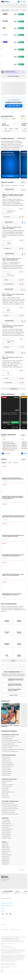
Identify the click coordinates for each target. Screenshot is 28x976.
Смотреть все (13, 388)
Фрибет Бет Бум (5, 858)
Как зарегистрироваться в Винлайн (10, 808)
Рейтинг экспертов (21, 138)
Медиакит (3, 910)
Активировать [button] (15, 422)
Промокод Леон (5, 827)
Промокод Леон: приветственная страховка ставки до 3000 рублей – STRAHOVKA (10, 413)
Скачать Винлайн (6, 757)
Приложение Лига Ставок (8, 766)
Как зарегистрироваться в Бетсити (10, 806)
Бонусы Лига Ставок (6, 786)
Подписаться (10, 176)
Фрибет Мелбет (5, 860)
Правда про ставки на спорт (8, 810)
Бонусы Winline (5, 788)
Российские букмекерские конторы (10, 751)
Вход (24, 1)
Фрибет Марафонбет (6, 854)
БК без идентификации (7, 738)
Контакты (3, 908)
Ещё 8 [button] (12, 660)
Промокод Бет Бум (6, 832)
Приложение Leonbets (7, 762)
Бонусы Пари (5, 793)
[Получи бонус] (18, 2)
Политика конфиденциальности (7, 905)
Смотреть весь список (13, 76)
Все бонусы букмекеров (7, 784)
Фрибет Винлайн (5, 849)
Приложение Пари (6, 775)
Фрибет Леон (5, 853)
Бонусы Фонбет (5, 790)
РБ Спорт (4, 462)
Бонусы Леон (5, 795)
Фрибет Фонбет (5, 845)
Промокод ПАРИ (6, 820)
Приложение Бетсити (7, 773)
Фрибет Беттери (5, 862)
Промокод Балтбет (6, 836)
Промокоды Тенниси (6, 838)
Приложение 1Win (6, 760)
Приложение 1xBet (6, 758)
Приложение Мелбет (6, 769)
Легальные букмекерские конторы (10, 740)
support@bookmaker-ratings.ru (9, 947)
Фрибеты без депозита (7, 781)
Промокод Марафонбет (7, 829)
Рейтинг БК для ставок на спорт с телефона (12, 742)
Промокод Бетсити (6, 830)
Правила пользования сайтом (6, 903)
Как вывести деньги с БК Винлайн (9, 805)
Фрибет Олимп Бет (6, 847)
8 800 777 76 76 (8, 946)
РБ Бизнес (15, 462)
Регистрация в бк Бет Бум (8, 803)
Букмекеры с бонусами (7, 747)
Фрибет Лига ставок (6, 851)
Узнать (23, 71)
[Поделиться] (24, 190)
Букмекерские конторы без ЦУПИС (10, 745)
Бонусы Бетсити (5, 797)
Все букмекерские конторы (8, 736)
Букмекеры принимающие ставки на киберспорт (13, 749)
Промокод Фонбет (6, 821)
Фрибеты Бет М (5, 863)
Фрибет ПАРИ (5, 844)
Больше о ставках (13, 695)
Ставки (9, 462)
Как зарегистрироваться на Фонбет (10, 814)
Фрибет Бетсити (5, 856)
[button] (20, 14)
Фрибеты (17, 409)
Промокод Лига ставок (7, 825)
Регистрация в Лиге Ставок (8, 812)
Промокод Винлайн (6, 823)
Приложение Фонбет (6, 771)
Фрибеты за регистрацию (8, 791)
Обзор (15, 14)
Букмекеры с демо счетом (8, 743)
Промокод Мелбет (6, 834)
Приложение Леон (6, 767)
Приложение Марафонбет (8, 764)
